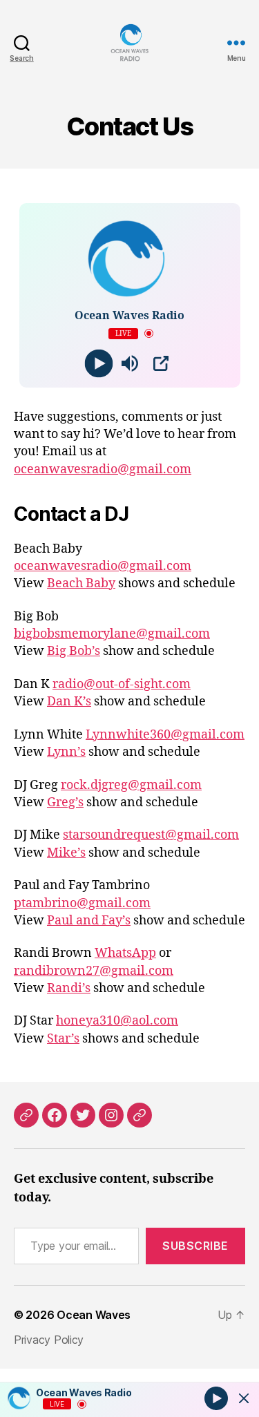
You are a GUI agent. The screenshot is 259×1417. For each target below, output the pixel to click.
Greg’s (65, 802)
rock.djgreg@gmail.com (131, 785)
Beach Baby (81, 583)
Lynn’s (66, 752)
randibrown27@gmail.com (93, 971)
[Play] (98, 363)
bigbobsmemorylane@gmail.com (112, 634)
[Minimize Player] (244, 1398)
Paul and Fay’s (89, 921)
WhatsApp (125, 953)
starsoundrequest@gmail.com (151, 835)
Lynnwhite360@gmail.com (165, 735)
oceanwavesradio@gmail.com (102, 469)
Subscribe (195, 1246)
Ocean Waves (94, 1315)
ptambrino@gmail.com (82, 903)
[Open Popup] (161, 363)
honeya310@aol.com (117, 1021)
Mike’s (66, 853)
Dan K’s (69, 702)
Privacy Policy (49, 1340)
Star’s (63, 1039)
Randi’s (68, 988)
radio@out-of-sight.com (121, 684)
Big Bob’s (73, 651)
